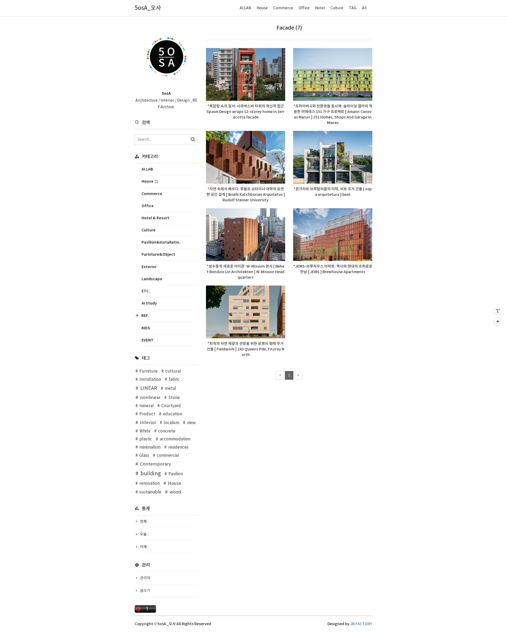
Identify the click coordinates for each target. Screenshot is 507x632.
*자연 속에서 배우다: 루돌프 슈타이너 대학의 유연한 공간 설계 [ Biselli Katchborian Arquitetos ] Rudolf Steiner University (245, 194)
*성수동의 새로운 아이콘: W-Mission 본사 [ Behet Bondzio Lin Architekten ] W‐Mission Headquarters (245, 272)
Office (304, 8)
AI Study (149, 303)
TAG (352, 8)
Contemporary (155, 464)
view (191, 423)
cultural (173, 371)
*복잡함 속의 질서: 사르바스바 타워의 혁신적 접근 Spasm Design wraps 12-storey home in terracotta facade (245, 112)
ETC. (146, 291)
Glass (144, 455)
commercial (168, 455)
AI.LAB (245, 8)
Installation (150, 379)
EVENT (147, 340)
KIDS (146, 328)
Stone (174, 398)
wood (175, 492)
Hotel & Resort (155, 218)
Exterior (149, 267)
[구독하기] (498, 321)
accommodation (175, 439)
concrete (166, 431)
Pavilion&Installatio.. (161, 242)
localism (171, 423)
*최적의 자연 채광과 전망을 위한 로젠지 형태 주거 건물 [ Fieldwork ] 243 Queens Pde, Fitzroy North (245, 349)
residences (178, 447)
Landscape (152, 279)
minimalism (150, 447)
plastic (145, 439)
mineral (146, 406)
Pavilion (175, 474)
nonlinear (150, 397)
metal (170, 388)
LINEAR (148, 388)
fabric (174, 379)
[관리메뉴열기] (498, 311)
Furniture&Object (158, 254)
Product (147, 414)
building (150, 474)
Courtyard (171, 406)
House (262, 8)
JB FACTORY (361, 624)
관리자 (145, 578)
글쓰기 (145, 591)
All (364, 8)
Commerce (283, 8)
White (145, 431)
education (172, 414)
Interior (148, 422)
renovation (149, 483)
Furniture (148, 371)
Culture (336, 8)
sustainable (150, 492)
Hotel (320, 8)
